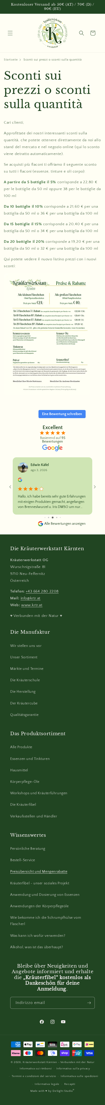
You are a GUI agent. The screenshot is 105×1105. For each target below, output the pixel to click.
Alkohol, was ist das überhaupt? (36, 947)
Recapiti (69, 1084)
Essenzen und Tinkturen (30, 759)
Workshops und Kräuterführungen (39, 793)
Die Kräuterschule (25, 680)
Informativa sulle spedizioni (79, 1076)
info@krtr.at (31, 598)
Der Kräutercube (24, 703)
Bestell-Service (22, 860)
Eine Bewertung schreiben (62, 414)
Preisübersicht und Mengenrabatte (38, 872)
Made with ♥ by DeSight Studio (52, 1091)
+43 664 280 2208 (42, 591)
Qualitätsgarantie (24, 715)
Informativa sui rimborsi (36, 1068)
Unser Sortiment (23, 657)
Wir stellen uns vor (26, 646)
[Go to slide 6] (60, 517)
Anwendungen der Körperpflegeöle (39, 906)
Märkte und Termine (27, 669)
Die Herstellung (23, 692)
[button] (10, 33)
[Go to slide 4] (53, 517)
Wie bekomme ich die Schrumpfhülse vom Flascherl (45, 921)
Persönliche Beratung (27, 849)
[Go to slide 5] (56, 517)
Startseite (11, 59)
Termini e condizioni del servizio (34, 1076)
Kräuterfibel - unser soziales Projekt (39, 883)
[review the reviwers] (20, 481)
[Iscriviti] (89, 1003)
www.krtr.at (32, 605)
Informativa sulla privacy (73, 1068)
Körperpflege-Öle (25, 782)
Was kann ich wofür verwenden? (37, 936)
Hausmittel (19, 770)
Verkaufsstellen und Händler (33, 816)
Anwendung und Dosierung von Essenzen (45, 895)
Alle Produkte (21, 747)
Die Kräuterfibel (23, 805)
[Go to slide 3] (48, 517)
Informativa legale (47, 1084)
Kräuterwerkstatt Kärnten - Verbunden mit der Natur (58, 1062)
